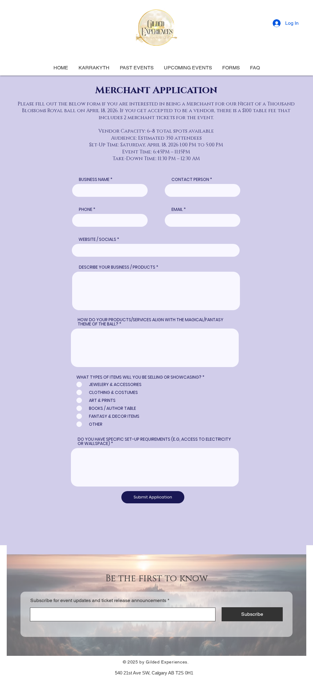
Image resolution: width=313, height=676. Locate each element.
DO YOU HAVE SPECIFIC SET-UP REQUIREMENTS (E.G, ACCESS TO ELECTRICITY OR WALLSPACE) (154, 441)
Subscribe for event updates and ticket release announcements (98, 600)
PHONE (85, 209)
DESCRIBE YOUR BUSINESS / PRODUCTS (117, 267)
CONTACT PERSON (190, 179)
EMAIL (177, 209)
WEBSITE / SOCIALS (97, 239)
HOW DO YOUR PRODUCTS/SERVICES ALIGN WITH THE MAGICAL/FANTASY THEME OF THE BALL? (150, 322)
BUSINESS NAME (94, 179)
